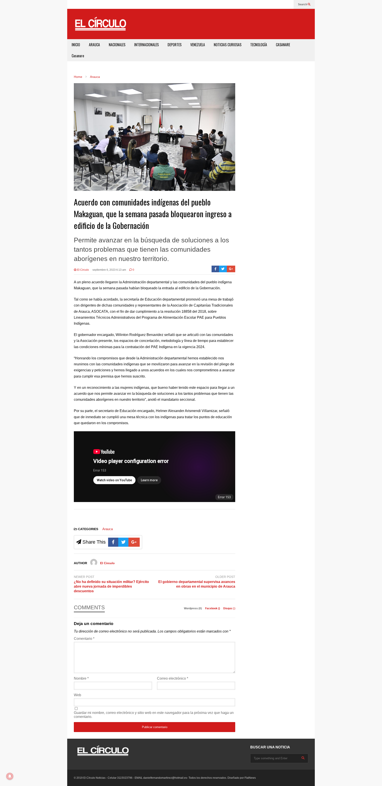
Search (303, 4)
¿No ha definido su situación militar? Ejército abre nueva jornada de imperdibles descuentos (111, 586)
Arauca (107, 529)
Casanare (78, 55)
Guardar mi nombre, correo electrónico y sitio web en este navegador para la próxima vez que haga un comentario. (154, 715)
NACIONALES (117, 44)
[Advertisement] (229, 23)
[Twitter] (223, 269)
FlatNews (250, 777)
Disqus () (229, 608)
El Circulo (82, 269)
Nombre (81, 678)
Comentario (84, 638)
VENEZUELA (197, 44)
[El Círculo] (100, 26)
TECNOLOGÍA (258, 44)
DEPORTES (174, 44)
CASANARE (283, 44)
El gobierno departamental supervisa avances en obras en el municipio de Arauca (196, 584)
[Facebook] (215, 269)
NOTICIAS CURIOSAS (227, 44)
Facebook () (213, 608)
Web (77, 695)
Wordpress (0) (193, 608)
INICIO (76, 44)
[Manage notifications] (9, 776)
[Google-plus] (231, 269)
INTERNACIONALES (146, 44)
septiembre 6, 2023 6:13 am (109, 269)
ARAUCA (94, 44)
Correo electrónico (172, 678)
